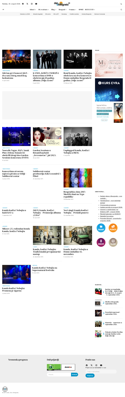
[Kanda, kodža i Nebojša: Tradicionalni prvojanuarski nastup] (47, 235)
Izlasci (35, 246)
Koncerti (36, 70)
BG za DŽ (56, 14)
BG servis (48, 14)
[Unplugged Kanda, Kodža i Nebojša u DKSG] (78, 136)
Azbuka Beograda (86, 14)
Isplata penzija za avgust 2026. (111, 207)
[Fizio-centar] (109, 113)
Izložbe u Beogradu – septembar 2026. (112, 303)
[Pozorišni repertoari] (113, 228)
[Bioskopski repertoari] (101, 228)
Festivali (35, 265)
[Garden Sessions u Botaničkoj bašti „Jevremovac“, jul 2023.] (47, 136)
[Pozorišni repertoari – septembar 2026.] (98, 313)
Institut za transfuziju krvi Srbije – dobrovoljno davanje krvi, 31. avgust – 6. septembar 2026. (114, 292)
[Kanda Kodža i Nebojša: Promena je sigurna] (16, 274)
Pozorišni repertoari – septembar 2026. (113, 313)
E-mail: (104, 368)
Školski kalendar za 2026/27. (110, 214)
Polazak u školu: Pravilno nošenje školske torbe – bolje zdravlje (114, 334)
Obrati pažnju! (6, 70)
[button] (121, 4)
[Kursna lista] (109, 65)
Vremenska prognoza (108, 205)
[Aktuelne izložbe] (113, 242)
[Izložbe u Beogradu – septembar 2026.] (98, 302)
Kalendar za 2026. (25, 14)
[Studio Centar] (54, 367)
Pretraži (74, 374)
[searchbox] (59, 374)
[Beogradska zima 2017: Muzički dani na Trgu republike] (78, 177)
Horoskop (64, 14)
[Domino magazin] (68, 367)
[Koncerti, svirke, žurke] (101, 242)
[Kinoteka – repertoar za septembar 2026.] (98, 323)
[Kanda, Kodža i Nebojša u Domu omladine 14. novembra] (78, 235)
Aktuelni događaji (37, 14)
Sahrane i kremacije (99, 14)
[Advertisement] (62, 30)
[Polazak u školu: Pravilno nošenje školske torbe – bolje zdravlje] (98, 334)
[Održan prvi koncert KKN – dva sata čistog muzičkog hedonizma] (16, 59)
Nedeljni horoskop (106, 216)
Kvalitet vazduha (74, 14)
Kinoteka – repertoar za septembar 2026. (113, 323)
